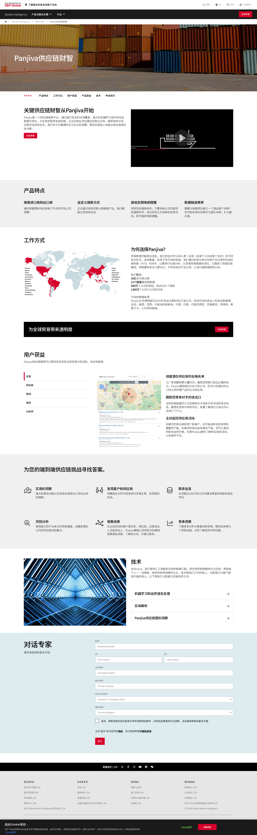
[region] (128, 827)
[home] (6, 21)
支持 (232, 4)
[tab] (58, 376)
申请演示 (110, 95)
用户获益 (72, 95)
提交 (100, 741)
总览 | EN (81, 787)
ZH (220, 4)
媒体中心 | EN (30, 803)
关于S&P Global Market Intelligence (201, 808)
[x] (122, 766)
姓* (165, 654)
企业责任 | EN (190, 792)
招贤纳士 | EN (190, 787)
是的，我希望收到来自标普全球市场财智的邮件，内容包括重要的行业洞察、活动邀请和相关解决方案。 (156, 721)
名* (96, 654)
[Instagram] (134, 766)
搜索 (208, 4)
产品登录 (247, 4)
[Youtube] (140, 766)
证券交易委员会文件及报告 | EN (91, 803)
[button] (182, 138)
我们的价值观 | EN (32, 787)
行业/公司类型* (101, 694)
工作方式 (58, 95)
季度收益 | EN (83, 797)
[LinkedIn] (146, 766)
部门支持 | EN (137, 792)
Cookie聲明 (11, 832)
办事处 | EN (136, 803)
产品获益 (86, 95)
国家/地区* (99, 707)
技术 (98, 95)
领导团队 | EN (190, 797)
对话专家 (245, 14)
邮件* (97, 641)
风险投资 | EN (30, 797)
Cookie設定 (186, 827)
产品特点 (43, 95)
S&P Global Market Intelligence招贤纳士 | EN (44, 808)
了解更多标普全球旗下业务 (42, 4)
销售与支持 (136, 787)
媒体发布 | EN (83, 792)
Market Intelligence (21, 21)
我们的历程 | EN (31, 792)
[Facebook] (128, 766)
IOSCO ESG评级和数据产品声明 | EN (201, 803)
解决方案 (40, 21)
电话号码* (99, 681)
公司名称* (99, 667)
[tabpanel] (163, 412)
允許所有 (207, 827)
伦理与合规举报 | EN (140, 797)
